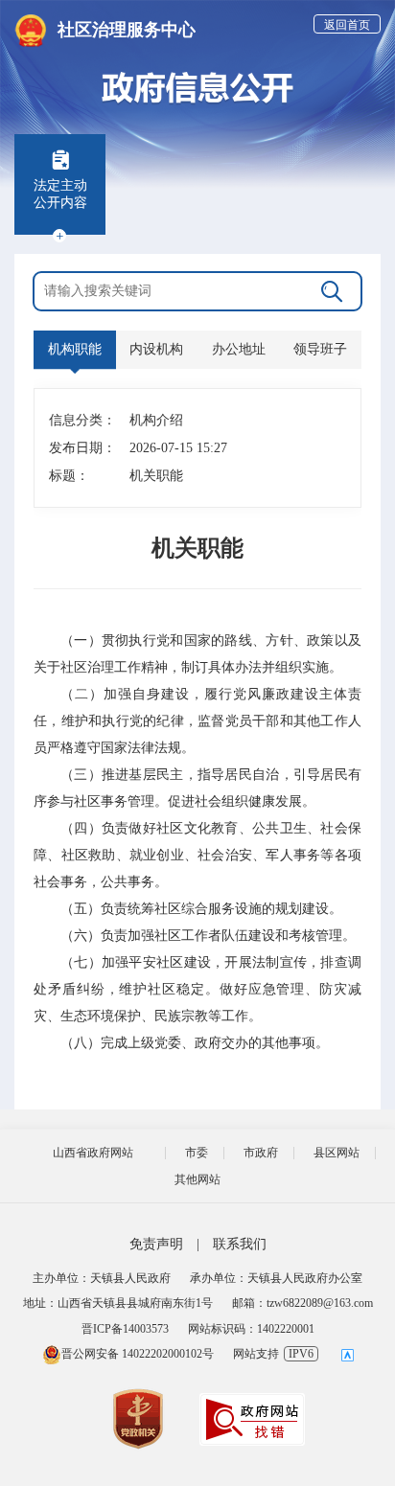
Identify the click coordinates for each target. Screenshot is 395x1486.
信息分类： (78, 420)
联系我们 (240, 1244)
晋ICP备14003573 (125, 1329)
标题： (69, 476)
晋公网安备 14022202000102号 (137, 1353)
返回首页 (347, 25)
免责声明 (156, 1244)
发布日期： (78, 448)
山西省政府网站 (93, 1152)
